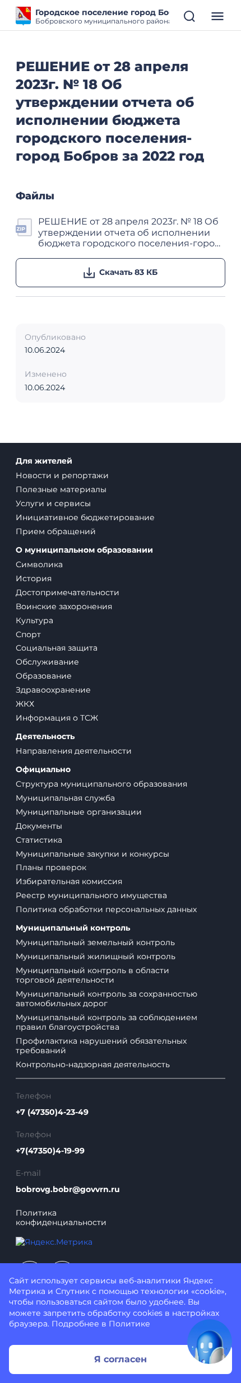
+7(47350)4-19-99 (50, 1151)
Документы (39, 826)
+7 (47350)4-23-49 (52, 1112)
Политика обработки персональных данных (106, 909)
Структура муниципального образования (101, 784)
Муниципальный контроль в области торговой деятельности (92, 975)
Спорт (28, 634)
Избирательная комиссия (69, 881)
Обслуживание (47, 662)
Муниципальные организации (79, 812)
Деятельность (45, 736)
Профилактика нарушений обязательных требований (101, 1045)
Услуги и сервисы (53, 503)
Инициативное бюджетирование (85, 517)
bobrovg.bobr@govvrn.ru (68, 1189)
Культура (34, 620)
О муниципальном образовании (84, 550)
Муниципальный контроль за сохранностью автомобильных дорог (106, 998)
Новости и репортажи (62, 475)
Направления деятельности (74, 751)
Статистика (39, 840)
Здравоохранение (53, 690)
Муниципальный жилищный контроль (95, 956)
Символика (39, 564)
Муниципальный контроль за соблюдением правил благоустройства (106, 1022)
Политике (129, 1324)
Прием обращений (56, 531)
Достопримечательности (67, 592)
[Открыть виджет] (209, 1341)
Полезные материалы (61, 489)
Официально (43, 769)
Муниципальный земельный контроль (95, 942)
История (34, 578)
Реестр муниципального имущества (91, 895)
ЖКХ (25, 704)
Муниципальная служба (65, 798)
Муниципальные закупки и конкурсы (92, 854)
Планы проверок (51, 867)
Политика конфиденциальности (61, 1217)
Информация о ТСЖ (57, 718)
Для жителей (44, 461)
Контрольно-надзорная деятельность (93, 1064)
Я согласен (120, 1359)
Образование (44, 676)
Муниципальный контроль (73, 928)
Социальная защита (57, 648)
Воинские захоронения (64, 606)
